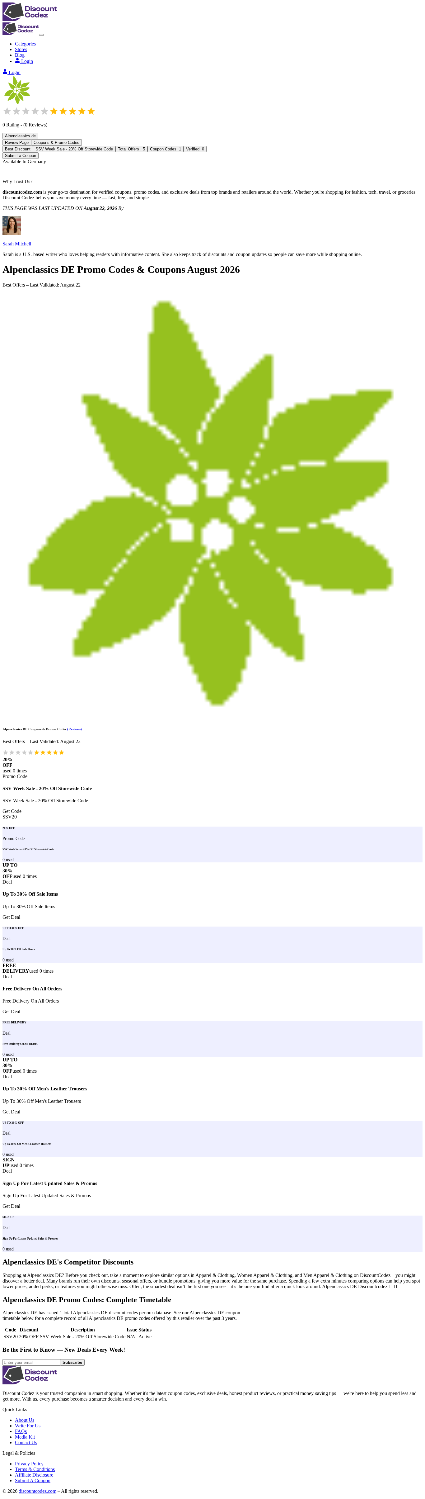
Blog (20, 55)
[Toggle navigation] (41, 35)
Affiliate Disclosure (34, 1475)
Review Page (17, 142)
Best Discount (17, 149)
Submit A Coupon (32, 1480)
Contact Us (26, 1442)
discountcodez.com (37, 1491)
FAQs (21, 1431)
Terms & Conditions (35, 1469)
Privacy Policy (29, 1463)
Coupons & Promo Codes (56, 142)
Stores (21, 49)
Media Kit (25, 1437)
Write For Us (27, 1425)
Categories (25, 43)
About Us (24, 1420)
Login (27, 61)
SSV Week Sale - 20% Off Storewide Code (74, 149)
